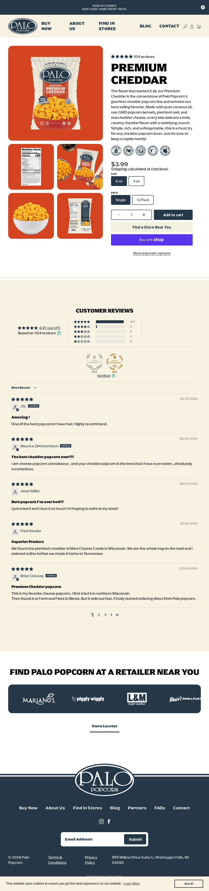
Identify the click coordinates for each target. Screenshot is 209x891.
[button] (122, 56)
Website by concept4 (105, 876)
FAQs (160, 807)
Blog (145, 26)
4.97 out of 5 (49, 328)
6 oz (119, 181)
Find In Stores (107, 26)
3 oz (136, 181)
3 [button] (105, 615)
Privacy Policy (91, 860)
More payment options (152, 253)
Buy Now (46, 26)
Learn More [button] (131, 883)
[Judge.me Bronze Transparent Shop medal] (115, 362)
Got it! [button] (189, 883)
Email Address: (79, 839)
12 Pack (143, 200)
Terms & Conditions (57, 860)
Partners (137, 807)
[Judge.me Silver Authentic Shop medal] (94, 362)
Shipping (119, 169)
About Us (77, 26)
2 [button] (99, 615)
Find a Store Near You (152, 227)
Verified (103, 375)
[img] (22, 399)
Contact (169, 26)
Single (121, 200)
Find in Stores (87, 807)
